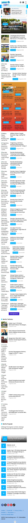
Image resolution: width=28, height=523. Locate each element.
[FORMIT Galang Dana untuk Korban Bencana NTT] (4, 396)
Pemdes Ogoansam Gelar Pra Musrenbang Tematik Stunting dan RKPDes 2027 (17, 182)
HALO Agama (13, 281)
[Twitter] (5, 505)
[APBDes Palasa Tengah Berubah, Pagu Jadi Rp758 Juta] (5, 137)
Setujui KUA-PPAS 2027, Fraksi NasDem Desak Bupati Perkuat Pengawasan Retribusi (17, 339)
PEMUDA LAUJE (11, 445)
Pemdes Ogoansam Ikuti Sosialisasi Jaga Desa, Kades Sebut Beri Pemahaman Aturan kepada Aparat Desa (18, 221)
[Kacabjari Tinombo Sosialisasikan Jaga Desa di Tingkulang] (5, 231)
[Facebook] (2, 505)
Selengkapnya (14, 313)
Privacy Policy (18, 510)
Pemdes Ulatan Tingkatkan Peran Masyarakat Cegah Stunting (18, 173)
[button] (20, 2)
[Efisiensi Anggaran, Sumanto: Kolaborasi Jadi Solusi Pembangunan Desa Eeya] (5, 212)
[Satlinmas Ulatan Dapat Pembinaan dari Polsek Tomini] (5, 241)
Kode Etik (9, 510)
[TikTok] (14, 505)
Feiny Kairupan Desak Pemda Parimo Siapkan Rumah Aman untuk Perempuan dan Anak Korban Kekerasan (17, 331)
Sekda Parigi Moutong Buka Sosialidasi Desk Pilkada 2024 (15, 480)
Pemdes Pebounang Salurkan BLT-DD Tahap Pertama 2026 (17, 267)
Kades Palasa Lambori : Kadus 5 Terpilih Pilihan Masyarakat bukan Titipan (17, 286)
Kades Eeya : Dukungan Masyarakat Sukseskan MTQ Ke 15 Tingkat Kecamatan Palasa (18, 306)
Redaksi (3, 512)
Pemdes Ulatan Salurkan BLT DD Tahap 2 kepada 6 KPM (20, 75)
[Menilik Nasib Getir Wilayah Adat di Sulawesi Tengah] (4, 368)
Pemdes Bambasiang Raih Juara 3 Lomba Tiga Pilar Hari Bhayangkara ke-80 (17, 191)
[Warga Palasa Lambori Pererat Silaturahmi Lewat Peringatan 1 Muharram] (5, 278)
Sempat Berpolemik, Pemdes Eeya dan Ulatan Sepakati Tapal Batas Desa (16, 468)
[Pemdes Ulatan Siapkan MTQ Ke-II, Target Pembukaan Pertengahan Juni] (5, 297)
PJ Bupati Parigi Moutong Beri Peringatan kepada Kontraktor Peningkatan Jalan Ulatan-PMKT (16, 457)
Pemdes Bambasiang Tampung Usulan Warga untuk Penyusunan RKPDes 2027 (17, 155)
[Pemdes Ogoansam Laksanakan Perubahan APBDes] (5, 58)
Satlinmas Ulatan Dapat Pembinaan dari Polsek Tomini (17, 239)
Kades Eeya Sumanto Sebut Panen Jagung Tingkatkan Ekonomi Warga (19, 249)
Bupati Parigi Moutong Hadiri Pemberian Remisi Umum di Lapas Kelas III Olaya (17, 381)
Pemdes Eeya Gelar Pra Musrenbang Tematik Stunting (16, 201)
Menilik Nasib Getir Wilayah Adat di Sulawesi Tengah (16, 367)
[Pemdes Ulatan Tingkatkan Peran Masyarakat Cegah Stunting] (5, 174)
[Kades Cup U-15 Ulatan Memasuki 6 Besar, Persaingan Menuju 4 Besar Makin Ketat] (7, 90)
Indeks (3, 510)
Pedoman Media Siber (7, 514)
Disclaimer (11, 512)
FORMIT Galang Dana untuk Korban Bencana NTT (16, 395)
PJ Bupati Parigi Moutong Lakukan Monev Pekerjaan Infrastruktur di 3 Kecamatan (17, 462)
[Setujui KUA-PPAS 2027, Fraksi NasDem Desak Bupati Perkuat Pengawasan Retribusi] (4, 340)
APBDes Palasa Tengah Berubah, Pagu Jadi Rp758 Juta (17, 135)
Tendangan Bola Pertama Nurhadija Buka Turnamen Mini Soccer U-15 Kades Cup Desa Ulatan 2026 (18, 38)
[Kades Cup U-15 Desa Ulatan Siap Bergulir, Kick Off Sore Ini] (5, 48)
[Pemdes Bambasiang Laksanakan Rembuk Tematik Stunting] (5, 165)
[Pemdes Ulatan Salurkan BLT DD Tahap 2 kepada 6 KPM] (6, 76)
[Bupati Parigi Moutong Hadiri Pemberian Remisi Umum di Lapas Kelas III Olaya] (4, 382)
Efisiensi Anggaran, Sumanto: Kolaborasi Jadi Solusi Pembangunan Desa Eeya (18, 210)
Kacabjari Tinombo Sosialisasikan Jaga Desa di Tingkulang (18, 229)
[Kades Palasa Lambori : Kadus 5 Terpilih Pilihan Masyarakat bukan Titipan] (5, 288)
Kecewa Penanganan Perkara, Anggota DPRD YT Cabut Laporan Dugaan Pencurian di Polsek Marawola (17, 352)
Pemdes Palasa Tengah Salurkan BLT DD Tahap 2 (17, 65)
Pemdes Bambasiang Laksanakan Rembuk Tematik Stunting (16, 163)
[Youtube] (11, 505)
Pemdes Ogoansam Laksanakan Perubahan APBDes (17, 56)
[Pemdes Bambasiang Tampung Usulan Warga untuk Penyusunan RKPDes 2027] (5, 155)
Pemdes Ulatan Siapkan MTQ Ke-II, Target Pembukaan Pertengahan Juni (18, 295)
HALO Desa (5, 24)
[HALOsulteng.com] (9, 2)
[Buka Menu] (23, 2)
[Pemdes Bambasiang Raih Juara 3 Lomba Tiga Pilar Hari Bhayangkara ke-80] (5, 193)
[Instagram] (8, 505)
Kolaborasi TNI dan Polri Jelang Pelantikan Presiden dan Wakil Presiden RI (16, 474)
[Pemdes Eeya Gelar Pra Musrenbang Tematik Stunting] (5, 203)
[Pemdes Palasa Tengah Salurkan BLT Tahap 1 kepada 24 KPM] (5, 259)
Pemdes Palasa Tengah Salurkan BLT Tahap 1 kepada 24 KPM (17, 258)
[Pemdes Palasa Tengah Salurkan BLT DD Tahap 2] (5, 67)
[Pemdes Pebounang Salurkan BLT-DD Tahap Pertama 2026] (5, 269)
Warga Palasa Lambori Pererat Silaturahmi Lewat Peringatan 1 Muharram (17, 276)
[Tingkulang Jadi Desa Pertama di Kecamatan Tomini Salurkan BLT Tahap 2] (5, 146)
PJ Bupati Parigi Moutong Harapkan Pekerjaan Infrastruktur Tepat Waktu (16, 486)
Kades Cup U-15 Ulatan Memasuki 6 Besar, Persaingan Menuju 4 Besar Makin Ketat (12, 27)
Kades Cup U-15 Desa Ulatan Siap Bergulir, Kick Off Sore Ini (18, 46)
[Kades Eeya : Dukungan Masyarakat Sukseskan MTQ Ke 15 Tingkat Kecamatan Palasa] (5, 307)
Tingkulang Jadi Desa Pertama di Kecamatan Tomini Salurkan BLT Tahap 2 (18, 144)
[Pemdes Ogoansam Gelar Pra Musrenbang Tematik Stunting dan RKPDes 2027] (5, 184)
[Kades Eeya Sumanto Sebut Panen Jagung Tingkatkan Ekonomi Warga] (6, 250)
